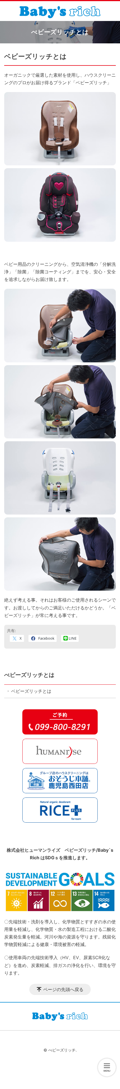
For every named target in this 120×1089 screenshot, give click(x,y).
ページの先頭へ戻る (63, 989)
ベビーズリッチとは (31, 691)
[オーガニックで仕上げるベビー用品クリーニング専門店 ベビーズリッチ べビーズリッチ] (60, 11)
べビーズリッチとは (29, 675)
